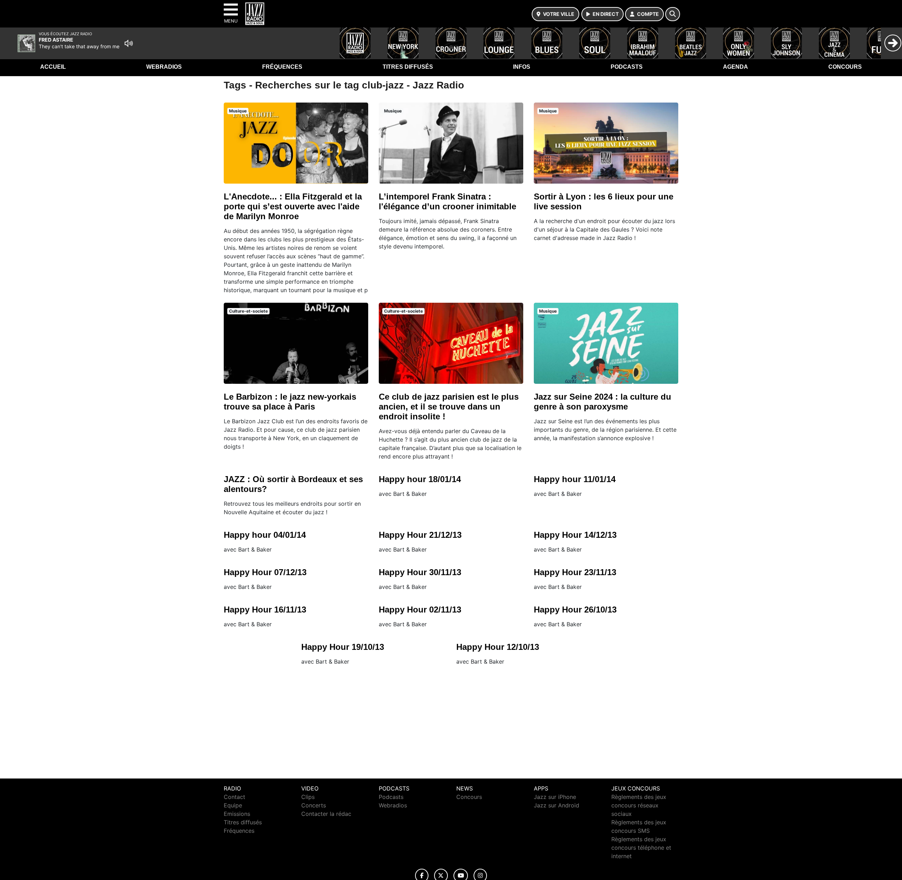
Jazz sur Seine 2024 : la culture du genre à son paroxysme (602, 401)
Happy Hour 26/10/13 (575, 609)
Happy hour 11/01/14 (575, 479)
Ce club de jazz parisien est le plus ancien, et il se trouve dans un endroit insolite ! (449, 406)
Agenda (735, 67)
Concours (845, 67)
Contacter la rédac (326, 813)
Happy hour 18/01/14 (420, 479)
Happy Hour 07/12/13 (265, 572)
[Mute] (128, 43)
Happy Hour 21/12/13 (420, 535)
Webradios (164, 67)
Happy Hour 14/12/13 (575, 535)
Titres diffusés (408, 67)
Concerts (313, 805)
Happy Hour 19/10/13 (342, 647)
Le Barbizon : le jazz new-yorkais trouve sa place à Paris (290, 401)
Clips (308, 796)
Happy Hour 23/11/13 (575, 572)
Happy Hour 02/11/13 (420, 609)
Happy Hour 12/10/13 (497, 647)
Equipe (233, 805)
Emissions (237, 813)
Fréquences (282, 67)
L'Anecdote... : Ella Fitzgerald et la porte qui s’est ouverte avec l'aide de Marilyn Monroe (293, 206)
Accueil (53, 67)
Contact (234, 796)
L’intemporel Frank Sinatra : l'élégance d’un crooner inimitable (447, 201)
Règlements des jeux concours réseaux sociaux (638, 805)
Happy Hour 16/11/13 (265, 609)
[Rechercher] (672, 14)
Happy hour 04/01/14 (265, 535)
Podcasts (627, 67)
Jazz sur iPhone (555, 796)
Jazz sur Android (556, 805)
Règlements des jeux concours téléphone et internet (641, 848)
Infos (521, 67)
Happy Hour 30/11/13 (420, 572)
